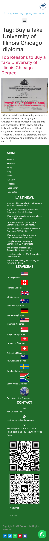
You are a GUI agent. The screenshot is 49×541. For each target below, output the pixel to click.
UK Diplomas (13, 297)
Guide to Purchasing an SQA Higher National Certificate (23, 261)
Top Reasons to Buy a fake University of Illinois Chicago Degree (23, 65)
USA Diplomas (13, 277)
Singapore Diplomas (16, 334)
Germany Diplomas (15, 315)
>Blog (9, 176)
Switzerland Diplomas (16, 353)
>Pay (9, 171)
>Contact (11, 180)
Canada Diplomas (15, 288)
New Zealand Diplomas (16, 361)
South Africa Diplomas (17, 384)
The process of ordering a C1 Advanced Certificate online (20, 249)
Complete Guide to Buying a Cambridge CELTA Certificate (20, 242)
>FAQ (9, 167)
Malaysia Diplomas (15, 324)
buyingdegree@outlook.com (20, 420)
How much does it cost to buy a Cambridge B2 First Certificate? (21, 223)
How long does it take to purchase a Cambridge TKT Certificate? (23, 230)
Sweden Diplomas (15, 371)
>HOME (10, 159)
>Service (11, 163)
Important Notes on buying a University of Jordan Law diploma (24, 204)
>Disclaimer (12, 188)
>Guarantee (12, 192)
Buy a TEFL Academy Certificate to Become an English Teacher (22, 210)
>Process (11, 184)
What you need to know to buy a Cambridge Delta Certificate (21, 236)
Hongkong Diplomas (16, 343)
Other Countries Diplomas (18, 398)
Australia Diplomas (15, 305)
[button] (24, 20)
